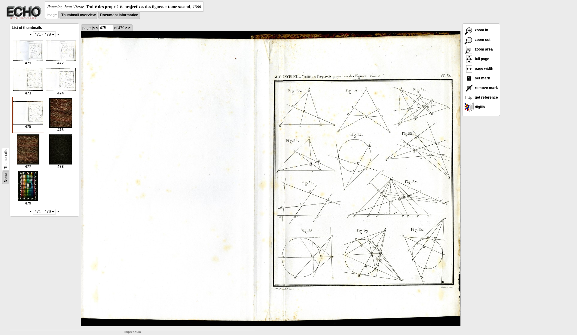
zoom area (483, 49)
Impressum (132, 331)
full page (481, 59)
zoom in (481, 30)
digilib (479, 107)
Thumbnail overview (78, 15)
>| (129, 28)
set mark (482, 78)
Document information (119, 15)
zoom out (482, 40)
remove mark (486, 88)
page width (483, 68)
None (6, 177)
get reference (486, 97)
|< (93, 28)
